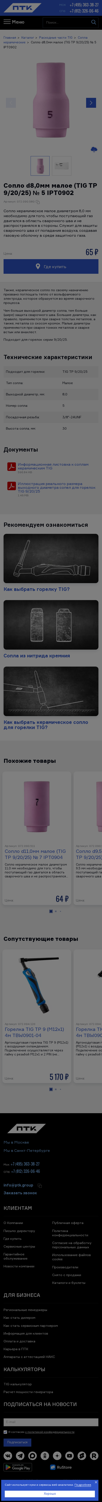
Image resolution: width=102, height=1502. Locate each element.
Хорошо (50, 1493)
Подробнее (82, 1485)
